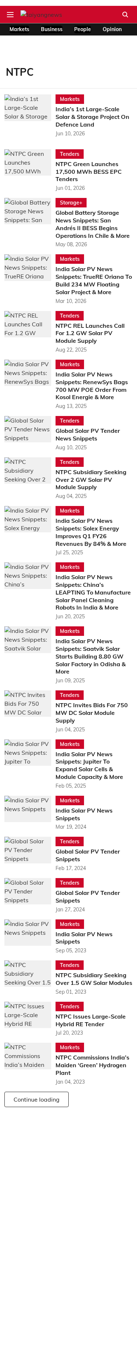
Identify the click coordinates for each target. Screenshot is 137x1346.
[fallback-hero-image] (30, 115)
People (82, 29)
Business (51, 29)
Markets (19, 29)
